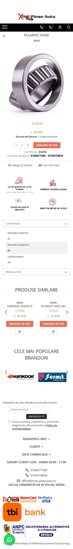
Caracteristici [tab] (13, 223)
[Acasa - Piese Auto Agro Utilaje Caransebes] (36, 17)
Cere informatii (50, 165)
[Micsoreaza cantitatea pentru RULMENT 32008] (16, 145)
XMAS (36, 40)
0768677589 (38, 470)
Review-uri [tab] (13, 271)
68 (8, 250)
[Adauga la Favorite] (19, 332)
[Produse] (5, 28)
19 (8, 262)
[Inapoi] (3, 36)
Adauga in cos (46, 145)
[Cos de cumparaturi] (60, 27)
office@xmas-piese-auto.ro (38, 481)
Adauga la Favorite (22, 165)
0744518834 (38, 475)
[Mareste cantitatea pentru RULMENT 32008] (28, 145)
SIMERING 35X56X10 (19, 306)
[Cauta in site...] (69, 27)
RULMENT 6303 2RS (53, 306)
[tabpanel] (36, 82)
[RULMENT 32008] (36, 82)
